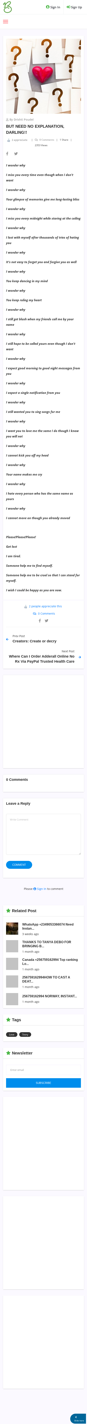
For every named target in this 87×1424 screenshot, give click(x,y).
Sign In (55, 7)
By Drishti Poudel (22, 119)
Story (25, 1034)
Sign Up (76, 7)
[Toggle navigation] (5, 22)
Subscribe (43, 1082)
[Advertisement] (43, 721)
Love (11, 1034)
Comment (19, 864)
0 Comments (46, 139)
